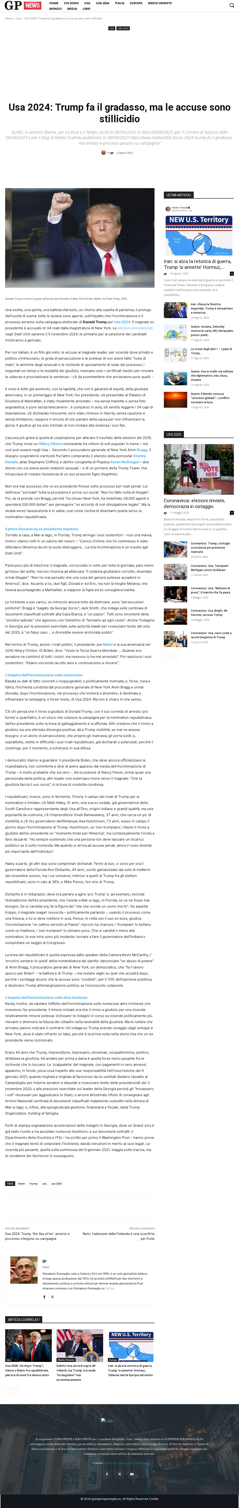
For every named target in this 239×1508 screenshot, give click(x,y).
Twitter (109, 1288)
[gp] (104, 152)
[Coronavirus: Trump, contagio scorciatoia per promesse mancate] (175, 549)
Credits (153, 1499)
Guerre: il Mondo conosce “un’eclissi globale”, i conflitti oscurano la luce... (210, 398)
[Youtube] (132, 1474)
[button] (231, 5)
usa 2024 (56, 1183)
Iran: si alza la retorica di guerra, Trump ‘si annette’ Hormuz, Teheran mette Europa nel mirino (130, 1370)
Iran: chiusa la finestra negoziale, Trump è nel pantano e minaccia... (212, 308)
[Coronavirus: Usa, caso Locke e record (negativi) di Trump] (175, 639)
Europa (113, 1359)
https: (46, 1267)
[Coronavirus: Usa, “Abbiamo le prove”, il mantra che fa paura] (175, 594)
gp (111, 152)
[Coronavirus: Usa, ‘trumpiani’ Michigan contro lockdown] (175, 572)
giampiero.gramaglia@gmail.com (126, 1463)
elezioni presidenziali (135, 328)
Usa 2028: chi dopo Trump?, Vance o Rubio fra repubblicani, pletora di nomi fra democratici (27, 1370)
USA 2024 (123, 28)
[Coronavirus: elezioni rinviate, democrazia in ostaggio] (199, 469)
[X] (20, 1205)
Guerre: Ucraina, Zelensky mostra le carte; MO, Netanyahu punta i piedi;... (212, 331)
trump (34, 1183)
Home (9, 18)
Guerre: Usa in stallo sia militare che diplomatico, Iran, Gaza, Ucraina (212, 376)
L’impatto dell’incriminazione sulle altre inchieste (46, 997)
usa (44, 1183)
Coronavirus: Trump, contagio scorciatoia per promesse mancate (210, 548)
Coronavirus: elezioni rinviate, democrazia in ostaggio (194, 503)
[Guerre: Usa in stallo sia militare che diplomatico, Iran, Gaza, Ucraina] (175, 377)
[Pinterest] (31, 1205)
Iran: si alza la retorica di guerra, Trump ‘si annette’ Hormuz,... (197, 264)
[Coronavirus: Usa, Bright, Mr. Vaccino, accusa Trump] (175, 617)
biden (21, 1183)
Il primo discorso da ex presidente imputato (41, 529)
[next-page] (15, 1390)
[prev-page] (8, 1390)
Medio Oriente (66, 1359)
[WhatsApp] (42, 1205)
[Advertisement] (119, 66)
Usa (18, 18)
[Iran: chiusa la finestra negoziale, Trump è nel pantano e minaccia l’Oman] (175, 310)
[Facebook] (9, 1205)
